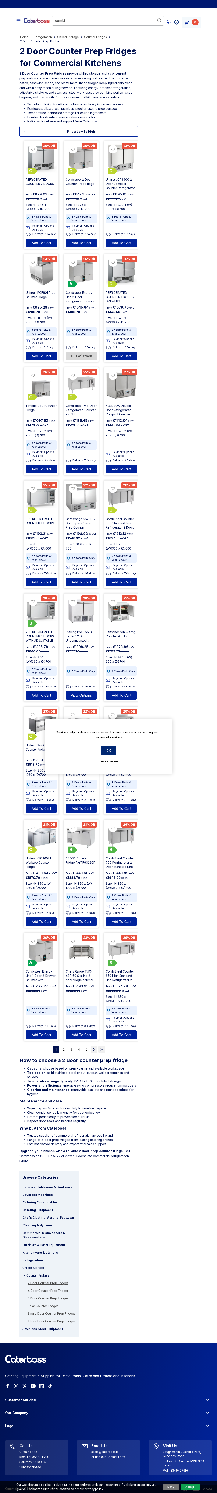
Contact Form (116, 1457)
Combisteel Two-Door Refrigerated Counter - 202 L (81, 410)
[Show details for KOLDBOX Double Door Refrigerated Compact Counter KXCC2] (121, 384)
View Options (81, 695)
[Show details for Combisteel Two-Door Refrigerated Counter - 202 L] (81, 384)
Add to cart (41, 243)
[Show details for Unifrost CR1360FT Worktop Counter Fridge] (41, 837)
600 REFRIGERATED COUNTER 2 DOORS (40, 521)
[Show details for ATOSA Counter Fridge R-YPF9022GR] (81, 837)
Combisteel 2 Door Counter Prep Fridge (80, 182)
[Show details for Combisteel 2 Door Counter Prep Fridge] (81, 158)
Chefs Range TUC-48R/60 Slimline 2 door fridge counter (79, 976)
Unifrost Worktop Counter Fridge (37, 747)
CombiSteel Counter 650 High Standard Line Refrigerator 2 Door (120, 976)
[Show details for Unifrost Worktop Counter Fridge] (41, 724)
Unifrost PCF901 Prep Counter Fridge (41, 295)
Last (101, 1049)
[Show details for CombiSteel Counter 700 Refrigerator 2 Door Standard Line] (121, 837)
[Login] (176, 22)
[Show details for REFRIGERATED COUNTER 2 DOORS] (41, 158)
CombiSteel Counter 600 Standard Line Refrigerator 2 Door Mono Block (120, 523)
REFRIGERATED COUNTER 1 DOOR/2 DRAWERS (120, 297)
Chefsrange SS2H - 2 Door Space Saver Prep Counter (80, 523)
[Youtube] (33, 1386)
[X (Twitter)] (24, 1386)
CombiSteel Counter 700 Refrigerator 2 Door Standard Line (120, 862)
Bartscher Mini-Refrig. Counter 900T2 (121, 634)
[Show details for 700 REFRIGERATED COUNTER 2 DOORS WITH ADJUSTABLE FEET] (41, 611)
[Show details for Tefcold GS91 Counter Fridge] (41, 384)
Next (94, 1049)
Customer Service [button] (20, 1400)
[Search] (159, 20)
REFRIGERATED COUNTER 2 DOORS (40, 182)
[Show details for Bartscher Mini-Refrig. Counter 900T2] (121, 611)
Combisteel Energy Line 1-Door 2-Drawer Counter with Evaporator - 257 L (41, 976)
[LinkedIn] (41, 1386)
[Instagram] (16, 1386)
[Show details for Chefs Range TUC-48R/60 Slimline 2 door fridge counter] (81, 950)
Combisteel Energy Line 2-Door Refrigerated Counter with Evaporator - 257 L (81, 297)
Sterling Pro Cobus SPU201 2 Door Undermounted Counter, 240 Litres (79, 636)
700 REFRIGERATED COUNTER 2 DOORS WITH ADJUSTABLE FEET (40, 636)
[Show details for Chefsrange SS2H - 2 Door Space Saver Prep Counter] (81, 497)
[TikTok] (50, 1386)
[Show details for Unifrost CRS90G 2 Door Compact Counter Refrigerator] (121, 158)
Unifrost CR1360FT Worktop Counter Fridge (39, 862)
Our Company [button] (16, 1413)
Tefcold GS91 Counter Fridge (41, 408)
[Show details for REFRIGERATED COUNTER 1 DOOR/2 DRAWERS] (121, 271)
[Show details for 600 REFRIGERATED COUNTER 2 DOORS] (41, 497)
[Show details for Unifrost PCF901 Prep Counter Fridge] (41, 271)
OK (108, 750)
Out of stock (81, 356)
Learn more (108, 761)
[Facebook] (7, 1386)
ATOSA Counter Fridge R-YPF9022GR (80, 860)
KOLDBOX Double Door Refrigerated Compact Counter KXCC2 (118, 410)
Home (24, 37)
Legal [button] (9, 1426)
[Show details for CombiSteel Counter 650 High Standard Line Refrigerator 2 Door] (121, 950)
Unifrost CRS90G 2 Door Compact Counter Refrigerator (120, 184)
